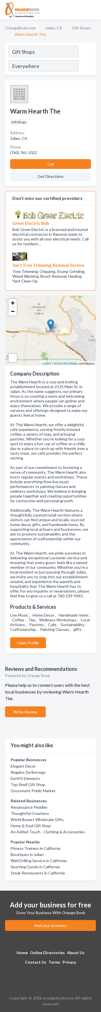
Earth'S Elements (25, 778)
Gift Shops (81, 27)
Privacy (69, 962)
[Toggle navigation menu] (93, 9)
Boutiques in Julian (27, 854)
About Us (75, 952)
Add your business (50, 925)
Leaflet (46, 363)
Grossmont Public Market (33, 790)
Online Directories (47, 952)
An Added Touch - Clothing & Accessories (48, 831)
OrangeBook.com (20, 27)
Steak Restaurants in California (38, 873)
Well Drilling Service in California (38, 860)
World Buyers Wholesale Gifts (37, 819)
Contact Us (35, 962)
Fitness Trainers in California (35, 848)
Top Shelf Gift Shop (28, 784)
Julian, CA (53, 27)
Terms (54, 962)
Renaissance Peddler (29, 807)
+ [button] (13, 302)
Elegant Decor (23, 766)
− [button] (13, 311)
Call (50, 164)
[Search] (87, 59)
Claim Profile (28, 642)
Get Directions (51, 176)
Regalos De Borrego (28, 772)
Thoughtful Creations (30, 813)
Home (22, 952)
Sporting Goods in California (35, 866)
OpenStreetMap (66, 363)
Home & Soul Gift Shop (31, 825)
